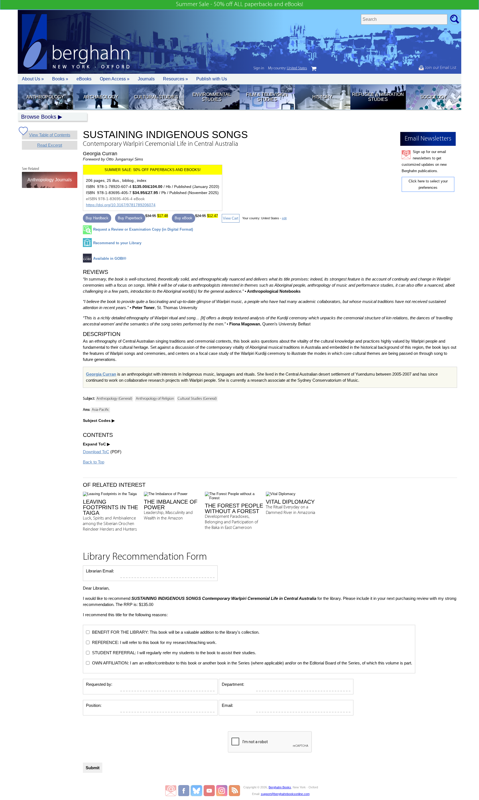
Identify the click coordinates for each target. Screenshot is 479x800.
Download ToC (96, 451)
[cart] (314, 68)
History (322, 97)
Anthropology (45, 97)
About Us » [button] (33, 79)
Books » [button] (60, 79)
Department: (233, 684)
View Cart (230, 218)
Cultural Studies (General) (197, 399)
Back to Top (93, 462)
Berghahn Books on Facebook (184, 790)
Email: (227, 705)
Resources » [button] (175, 79)
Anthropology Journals (49, 179)
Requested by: (99, 684)
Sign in (258, 68)
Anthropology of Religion (155, 399)
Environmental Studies (211, 97)
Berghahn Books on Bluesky (197, 790)
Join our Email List (440, 68)
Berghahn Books (280, 787)
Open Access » (114, 79)
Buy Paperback (130, 218)
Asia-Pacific (100, 410)
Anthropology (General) (114, 399)
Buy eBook (183, 218)
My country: (287, 68)
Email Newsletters (170, 790)
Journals (146, 79)
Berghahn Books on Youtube (209, 790)
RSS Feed (234, 790)
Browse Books (38, 117)
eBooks (84, 79)
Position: (93, 705)
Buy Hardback (97, 218)
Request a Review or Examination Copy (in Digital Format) (143, 229)
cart (314, 69)
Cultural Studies (156, 97)
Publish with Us (211, 79)
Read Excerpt (49, 145)
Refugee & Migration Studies (378, 97)
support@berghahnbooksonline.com (285, 794)
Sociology (433, 97)
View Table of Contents (49, 135)
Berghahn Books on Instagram (222, 790)
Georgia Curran (101, 374)
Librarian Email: (100, 571)
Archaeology (100, 97)
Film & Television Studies (267, 97)
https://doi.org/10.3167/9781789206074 (121, 205)
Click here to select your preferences (428, 184)
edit (284, 218)
